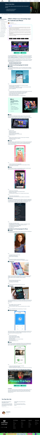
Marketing (30, 423)
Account (36, 424)
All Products (14, 428)
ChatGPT (11, 38)
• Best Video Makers (2, 31)
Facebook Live (11, 261)
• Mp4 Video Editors (2, 23)
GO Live (10, 140)
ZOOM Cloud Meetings (13, 310)
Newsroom (22, 423)
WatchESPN (11, 286)
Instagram (11, 230)
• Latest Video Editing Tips (3, 28)
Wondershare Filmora (26, 369)
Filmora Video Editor (9, 4)
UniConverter (14, 423)
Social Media (30, 424)
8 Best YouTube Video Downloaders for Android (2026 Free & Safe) (6, 402)
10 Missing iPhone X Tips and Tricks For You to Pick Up (19, 402)
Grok (27, 38)
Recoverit (14, 424)
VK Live (10, 167)
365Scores (11, 198)
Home (2, 14)
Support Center (36, 423)
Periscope (11, 66)
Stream (10, 342)
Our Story (22, 424)
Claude (23, 38)
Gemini (19, 38)
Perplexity (15, 38)
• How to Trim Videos (2, 24)
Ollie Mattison (8, 411)
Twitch (10, 114)
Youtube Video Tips (6, 14)
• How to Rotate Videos (3, 27)
